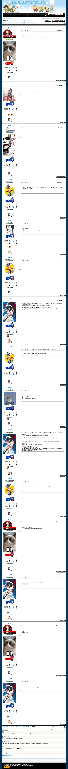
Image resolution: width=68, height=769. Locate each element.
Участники (50, 18)
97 (62, 300)
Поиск (61, 18)
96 (62, 259)
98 (36, 349)
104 (62, 625)
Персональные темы (13, 22)
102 (62, 521)
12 (30, 20)
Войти (4, 18)
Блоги (18, 22)
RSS (64, 18)
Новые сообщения (44, 18)
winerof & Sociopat (24, 22)
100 (36, 432)
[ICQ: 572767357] (62, 80)
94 (62, 182)
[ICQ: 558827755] (62, 177)
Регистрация (8, 18)
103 (62, 577)
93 (62, 127)
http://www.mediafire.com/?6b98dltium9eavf (29, 36)
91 (62, 30)
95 (62, 223)
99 (62, 390)
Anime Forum (5, 22)
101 (62, 481)
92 (62, 85)
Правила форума (56, 18)
